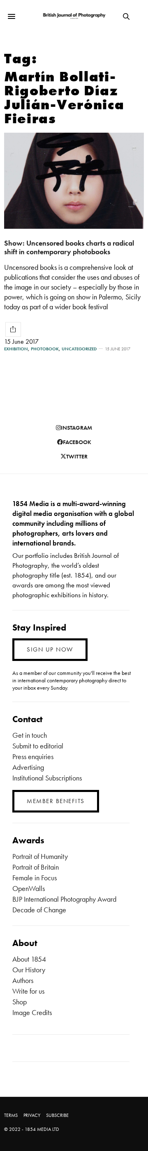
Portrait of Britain (35, 867)
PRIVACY (31, 1115)
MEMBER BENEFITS (56, 801)
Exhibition (16, 349)
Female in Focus (34, 877)
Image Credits (32, 1012)
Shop (19, 1001)
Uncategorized (79, 349)
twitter (77, 456)
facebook (77, 442)
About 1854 (29, 959)
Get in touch (29, 735)
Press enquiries (32, 756)
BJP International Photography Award (64, 899)
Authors (22, 980)
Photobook (45, 349)
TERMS (11, 1115)
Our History (28, 969)
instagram (76, 427)
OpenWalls (28, 888)
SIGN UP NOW (50, 649)
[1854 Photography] (74, 16)
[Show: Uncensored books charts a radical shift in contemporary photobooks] (74, 181)
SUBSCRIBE (57, 1115)
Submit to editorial (37, 745)
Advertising (28, 767)
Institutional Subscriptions (47, 778)
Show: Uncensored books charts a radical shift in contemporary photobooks (69, 247)
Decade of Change (39, 909)
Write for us (28, 991)
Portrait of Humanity (40, 856)
